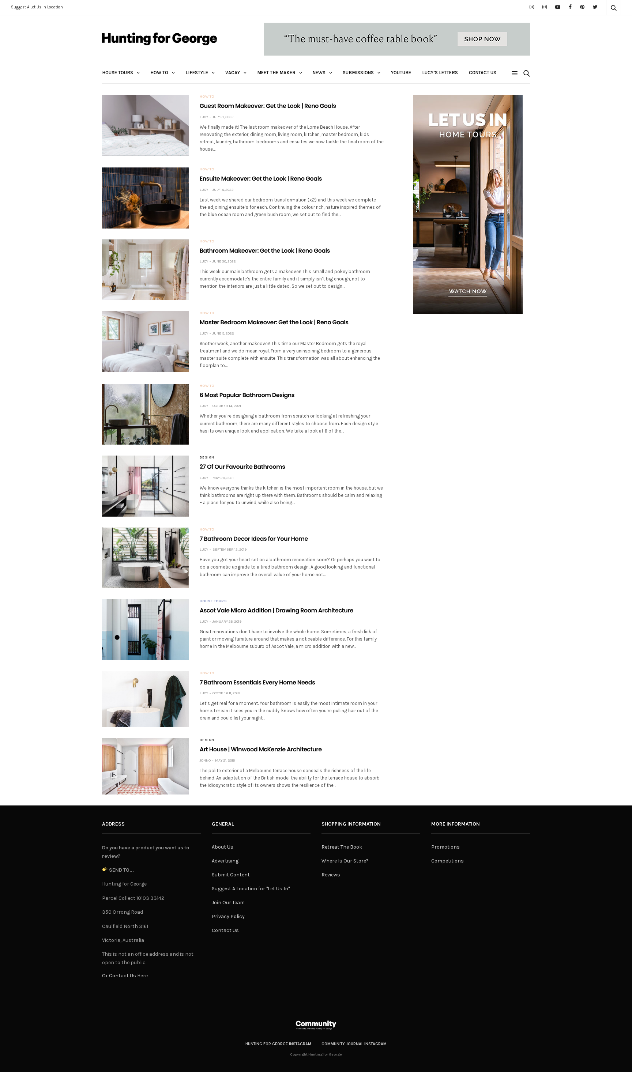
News (319, 72)
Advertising (225, 861)
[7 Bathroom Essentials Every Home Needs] (145, 699)
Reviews (330, 875)
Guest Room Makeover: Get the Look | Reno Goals (268, 106)
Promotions (445, 847)
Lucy (204, 117)
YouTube (401, 72)
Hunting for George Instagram (278, 1044)
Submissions (358, 72)
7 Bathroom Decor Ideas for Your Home (254, 539)
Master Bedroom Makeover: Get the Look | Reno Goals (274, 322)
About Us (222, 847)
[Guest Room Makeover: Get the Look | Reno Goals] (145, 125)
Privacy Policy (228, 916)
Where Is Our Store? (345, 861)
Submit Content (231, 875)
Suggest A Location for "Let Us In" (251, 889)
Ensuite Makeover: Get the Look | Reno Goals (261, 178)
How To (159, 72)
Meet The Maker (276, 72)
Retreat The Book (341, 847)
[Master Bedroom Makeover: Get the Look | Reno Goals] (145, 341)
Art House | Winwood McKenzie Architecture (261, 749)
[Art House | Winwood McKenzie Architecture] (145, 766)
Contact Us (482, 72)
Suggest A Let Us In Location (37, 7)
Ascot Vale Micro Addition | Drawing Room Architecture (276, 610)
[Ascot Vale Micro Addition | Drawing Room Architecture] (145, 629)
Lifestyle (196, 72)
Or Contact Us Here (125, 976)
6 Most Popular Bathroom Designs (247, 395)
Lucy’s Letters (440, 72)
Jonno (205, 760)
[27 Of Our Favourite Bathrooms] (145, 486)
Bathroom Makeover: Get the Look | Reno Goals (265, 250)
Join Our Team (228, 902)
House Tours (117, 72)
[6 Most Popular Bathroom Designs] (145, 414)
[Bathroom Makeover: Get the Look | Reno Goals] (145, 269)
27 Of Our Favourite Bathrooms (242, 467)
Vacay (232, 72)
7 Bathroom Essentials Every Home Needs (257, 682)
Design (207, 457)
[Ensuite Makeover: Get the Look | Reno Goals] (145, 197)
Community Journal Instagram (354, 1044)
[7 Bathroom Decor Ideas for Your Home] (145, 558)
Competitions (447, 861)
